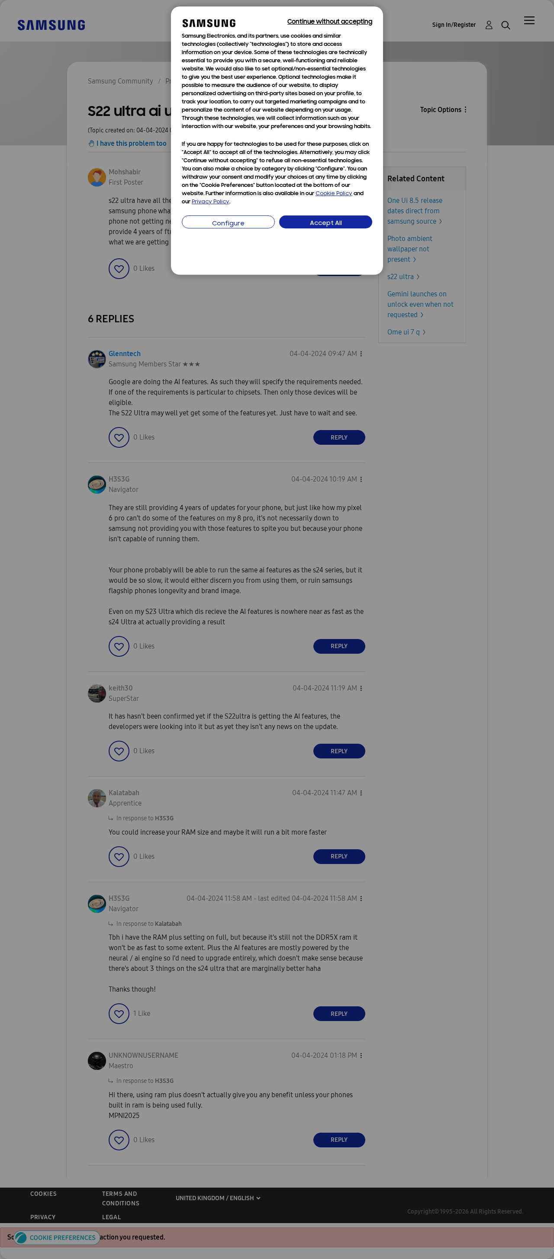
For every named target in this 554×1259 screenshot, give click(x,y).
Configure (228, 224)
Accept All (326, 223)
